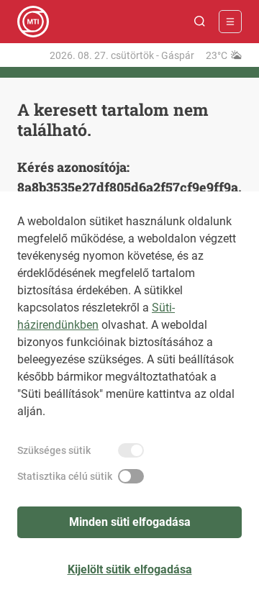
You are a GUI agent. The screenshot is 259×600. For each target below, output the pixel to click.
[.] (33, 21)
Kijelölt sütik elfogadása (130, 569)
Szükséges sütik (54, 450)
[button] (200, 21)
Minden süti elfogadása (130, 522)
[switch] (131, 450)
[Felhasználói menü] (230, 21)
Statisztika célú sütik (64, 476)
